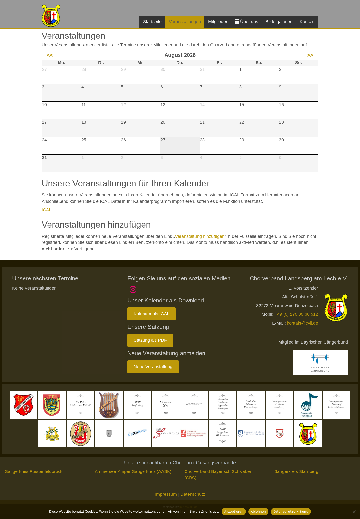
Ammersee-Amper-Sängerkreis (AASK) (133, 471)
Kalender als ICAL (151, 313)
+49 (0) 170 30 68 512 (296, 314)
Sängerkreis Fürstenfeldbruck (33, 471)
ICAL (46, 209)
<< (50, 55)
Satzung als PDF (150, 340)
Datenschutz (192, 494)
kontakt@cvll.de (302, 323)
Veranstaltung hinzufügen (200, 236)
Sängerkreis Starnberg (296, 471)
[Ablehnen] (353, 511)
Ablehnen (258, 511)
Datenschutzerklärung (290, 511)
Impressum (166, 494)
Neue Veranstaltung (153, 366)
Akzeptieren (233, 511)
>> (310, 55)
